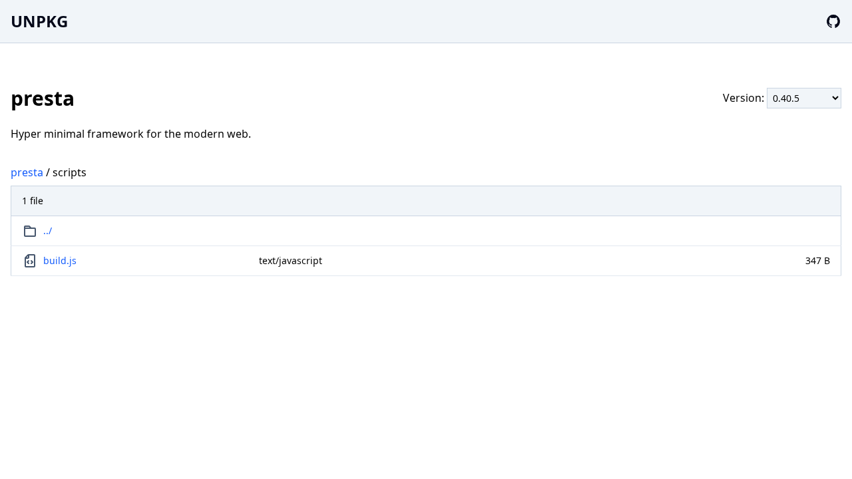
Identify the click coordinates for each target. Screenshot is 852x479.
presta (27, 172)
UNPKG (39, 21)
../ (47, 230)
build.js (60, 260)
